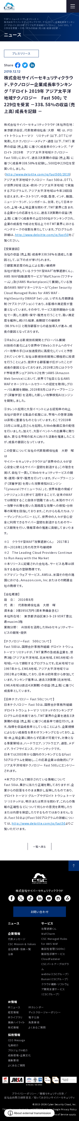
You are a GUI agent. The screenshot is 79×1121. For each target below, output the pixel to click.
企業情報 (14, 933)
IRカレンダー (36, 1007)
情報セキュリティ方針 (52, 1093)
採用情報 (14, 1035)
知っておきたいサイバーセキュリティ (54, 1097)
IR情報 (12, 1002)
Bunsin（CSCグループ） (54, 979)
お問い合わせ (40, 912)
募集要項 (13, 1060)
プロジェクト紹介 (18, 1050)
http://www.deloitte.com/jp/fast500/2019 (38, 174)
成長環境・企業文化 (19, 1055)
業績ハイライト (16, 1022)
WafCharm (48, 933)
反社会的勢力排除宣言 (17, 1097)
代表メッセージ (17, 939)
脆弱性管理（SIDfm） (53, 949)
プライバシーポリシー (24, 1093)
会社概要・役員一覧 (19, 949)
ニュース (14, 923)
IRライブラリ (15, 1017)
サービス (47, 923)
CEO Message (16, 1040)
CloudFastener (50, 959)
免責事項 (33, 1022)
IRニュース (14, 1007)
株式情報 (13, 1027)
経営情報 (13, 1012)
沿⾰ (10, 954)
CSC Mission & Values (22, 944)
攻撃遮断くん (48, 928)
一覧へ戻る (39, 846)
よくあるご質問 (37, 1027)
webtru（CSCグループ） (55, 974)
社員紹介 (13, 1045)
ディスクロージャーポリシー (44, 1012)
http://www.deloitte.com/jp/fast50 (42, 235)
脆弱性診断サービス (53, 954)
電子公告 (33, 1017)
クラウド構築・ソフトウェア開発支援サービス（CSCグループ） (55, 989)
